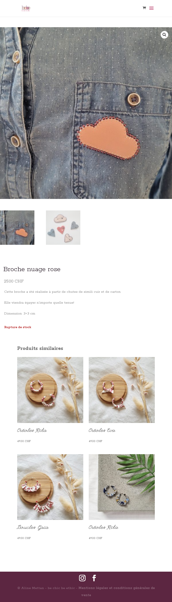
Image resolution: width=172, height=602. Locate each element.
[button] (164, 35)
